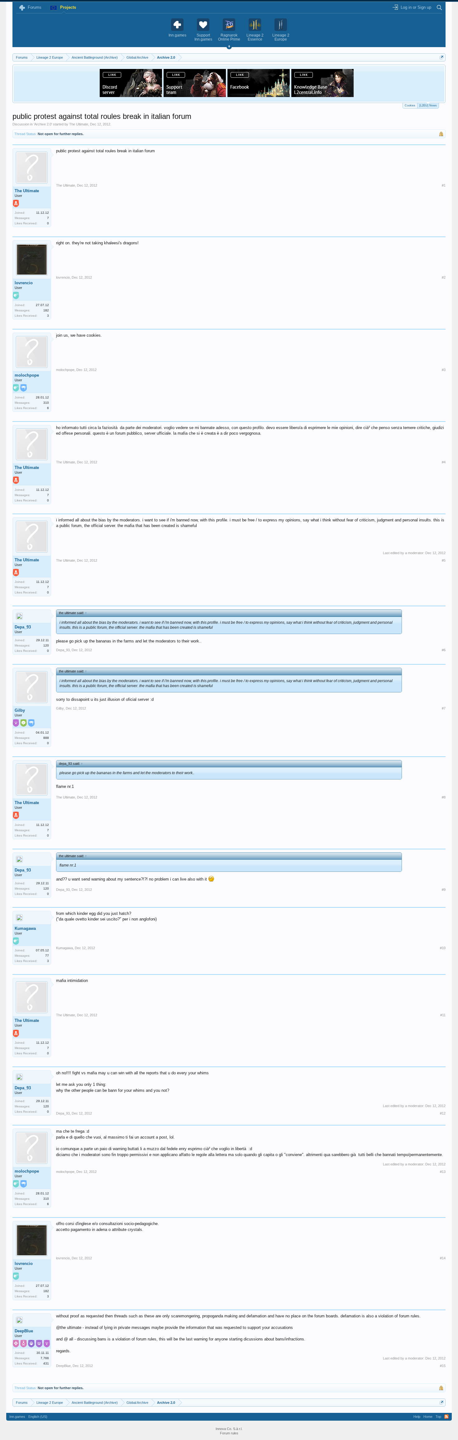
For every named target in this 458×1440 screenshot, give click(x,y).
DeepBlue (24, 1331)
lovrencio (24, 283)
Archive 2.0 (42, 124)
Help (416, 1416)
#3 (444, 370)
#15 (443, 1366)
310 (46, 402)
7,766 (45, 1358)
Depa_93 (23, 627)
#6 (444, 650)
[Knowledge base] (322, 95)
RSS (446, 1416)
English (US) (37, 1416)
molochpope (27, 375)
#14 (443, 1258)
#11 (443, 1015)
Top (438, 1416)
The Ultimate (78, 124)
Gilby (20, 710)
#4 (444, 462)
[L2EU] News (428, 105)
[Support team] (195, 95)
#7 (444, 708)
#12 (443, 1113)
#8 (444, 797)
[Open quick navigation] (442, 57)
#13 (443, 1172)
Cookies (410, 105)
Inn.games (17, 1416)
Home (427, 1416)
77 (47, 955)
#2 (444, 277)
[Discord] (131, 95)
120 (46, 645)
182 (46, 310)
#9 (444, 889)
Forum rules (229, 1433)
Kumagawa (25, 928)
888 (46, 738)
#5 (444, 560)
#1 (444, 185)
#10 (443, 948)
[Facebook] (258, 95)
